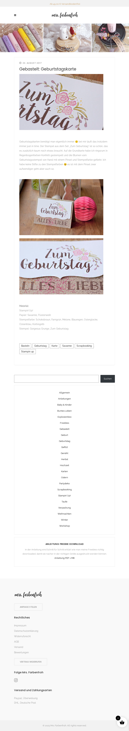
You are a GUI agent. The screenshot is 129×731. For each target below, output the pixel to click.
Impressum (20, 625)
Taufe (64, 501)
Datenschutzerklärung (26, 631)
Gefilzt (64, 447)
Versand (18, 647)
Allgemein (64, 392)
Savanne (67, 345)
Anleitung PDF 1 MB (64, 558)
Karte (54, 345)
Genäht (64, 453)
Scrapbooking (84, 345)
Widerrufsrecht (22, 636)
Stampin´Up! (64, 495)
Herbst (64, 459)
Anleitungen (64, 398)
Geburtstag (40, 345)
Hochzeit (64, 465)
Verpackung (64, 507)
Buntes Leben (64, 411)
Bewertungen (21, 652)
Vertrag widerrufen (30, 661)
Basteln (25, 345)
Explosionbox (65, 417)
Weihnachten (64, 514)
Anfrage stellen (28, 607)
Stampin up (27, 351)
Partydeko (64, 483)
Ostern (64, 477)
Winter (64, 520)
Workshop (64, 526)
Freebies (64, 423)
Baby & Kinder (64, 405)
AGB (16, 641)
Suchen (108, 378)
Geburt (64, 435)
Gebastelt (64, 429)
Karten (64, 471)
